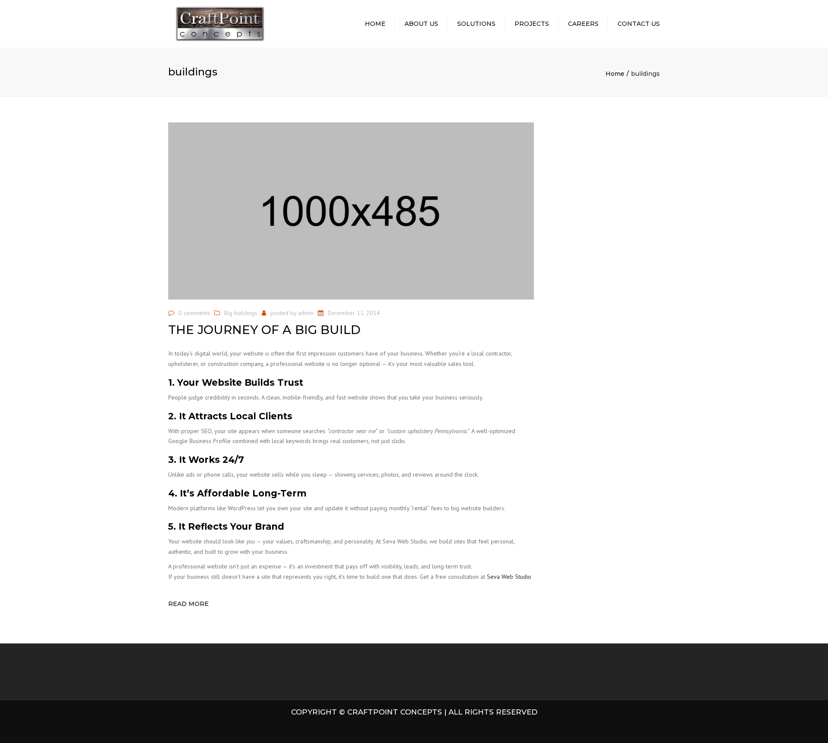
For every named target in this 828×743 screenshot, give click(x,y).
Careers (583, 24)
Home (375, 24)
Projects (531, 24)
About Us (421, 24)
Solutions (476, 24)
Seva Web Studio (509, 577)
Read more (188, 604)
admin (306, 313)
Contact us (639, 24)
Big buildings (240, 313)
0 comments (194, 313)
